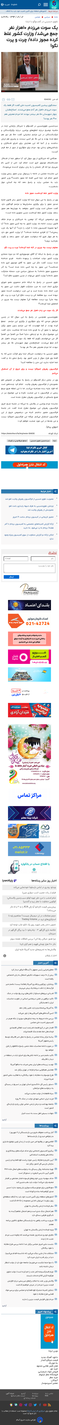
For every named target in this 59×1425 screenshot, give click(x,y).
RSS (46, 1396)
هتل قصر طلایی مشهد (47, 1366)
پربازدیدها (44, 1125)
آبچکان (54, 1380)
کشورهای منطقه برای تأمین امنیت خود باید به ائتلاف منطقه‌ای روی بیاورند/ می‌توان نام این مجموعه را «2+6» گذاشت (25, 10)
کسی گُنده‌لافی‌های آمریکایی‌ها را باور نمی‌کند (36, 1013)
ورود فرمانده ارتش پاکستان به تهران (39, 1230)
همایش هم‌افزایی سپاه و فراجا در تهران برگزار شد (34, 1070)
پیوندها (35, 1396)
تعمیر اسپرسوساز (49, 1383)
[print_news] (3, 99)
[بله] (15, 1405)
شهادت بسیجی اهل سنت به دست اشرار (37, 1113)
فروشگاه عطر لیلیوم (48, 1374)
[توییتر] (34, 1405)
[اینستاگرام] (29, 1405)
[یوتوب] (44, 1405)
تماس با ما (49, 1393)
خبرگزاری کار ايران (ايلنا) (36, 1411)
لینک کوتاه (53, 433)
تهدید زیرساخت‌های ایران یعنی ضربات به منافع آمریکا (32, 1064)
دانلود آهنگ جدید (49, 1357)
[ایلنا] (54, 4)
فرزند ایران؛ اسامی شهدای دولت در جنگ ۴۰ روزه (34, 1099)
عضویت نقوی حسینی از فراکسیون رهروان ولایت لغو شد (29, 499)
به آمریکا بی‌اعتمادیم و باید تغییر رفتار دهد (36, 1008)
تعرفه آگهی (10, 1393)
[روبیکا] (10, 1405)
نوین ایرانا (53, 1351)
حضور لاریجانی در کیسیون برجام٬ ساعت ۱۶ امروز (33, 517)
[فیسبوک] (39, 1405)
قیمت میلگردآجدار (49, 1360)
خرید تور (54, 1368)
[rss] (49, 1405)
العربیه (7, 4)
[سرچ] (39, 5)
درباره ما (35, 1393)
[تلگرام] (24, 1405)
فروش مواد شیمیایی (48, 1371)
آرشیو (4, 1119)
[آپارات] (20, 1405)
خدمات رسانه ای (30, 1398)
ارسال (11, 577)
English (14, 4)
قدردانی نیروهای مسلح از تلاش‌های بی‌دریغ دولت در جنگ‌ (30, 993)
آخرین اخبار (43, 962)
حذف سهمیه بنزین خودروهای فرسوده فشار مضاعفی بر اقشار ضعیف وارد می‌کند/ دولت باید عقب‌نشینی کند (25, 14)
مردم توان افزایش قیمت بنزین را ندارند (38, 1299)
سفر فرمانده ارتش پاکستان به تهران (39, 1206)
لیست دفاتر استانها (18, 1396)
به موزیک (53, 1363)
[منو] (45, 5)
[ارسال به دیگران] (12, 99)
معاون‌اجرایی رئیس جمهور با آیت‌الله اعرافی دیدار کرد (32, 970)
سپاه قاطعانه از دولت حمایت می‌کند (39, 1093)
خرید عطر (53, 1377)
